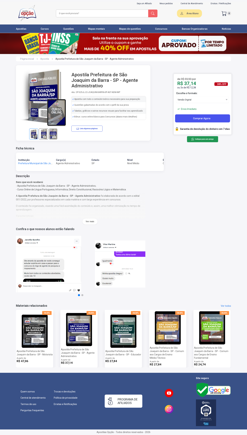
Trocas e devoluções (64, 391)
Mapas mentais (96, 29)
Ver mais (90, 221)
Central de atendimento (33, 397)
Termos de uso (28, 404)
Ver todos (226, 306)
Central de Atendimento (192, 3)
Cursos (45, 29)
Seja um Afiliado (144, 3)
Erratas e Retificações (65, 404)
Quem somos (27, 391)
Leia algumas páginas (89, 128)
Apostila (44, 59)
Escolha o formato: (187, 93)
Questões (68, 29)
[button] (79, 295)
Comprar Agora (201, 118)
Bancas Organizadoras (195, 29)
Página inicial (27, 59)
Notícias (226, 29)
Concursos (161, 29)
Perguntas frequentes (32, 410)
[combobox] (101, 13)
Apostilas (21, 29)
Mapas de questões (130, 29)
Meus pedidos (166, 3)
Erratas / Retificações (221, 3)
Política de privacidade (65, 397)
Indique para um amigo (204, 139)
